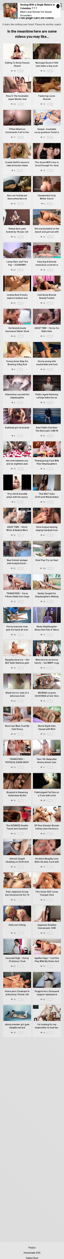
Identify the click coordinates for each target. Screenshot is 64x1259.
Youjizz (32, 1247)
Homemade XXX (32, 1252)
